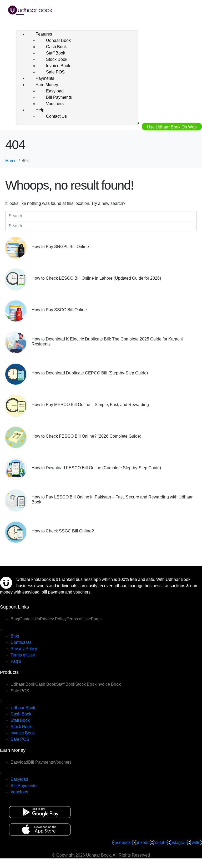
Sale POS (55, 72)
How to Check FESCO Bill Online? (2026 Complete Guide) (86, 436)
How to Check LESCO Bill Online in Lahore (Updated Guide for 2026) (96, 278)
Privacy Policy (53, 619)
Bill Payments (59, 97)
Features (44, 34)
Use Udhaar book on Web (172, 127)
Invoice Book (58, 65)
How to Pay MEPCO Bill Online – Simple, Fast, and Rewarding (90, 404)
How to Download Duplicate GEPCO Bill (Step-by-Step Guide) (90, 373)
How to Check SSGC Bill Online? (63, 531)
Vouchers (55, 103)
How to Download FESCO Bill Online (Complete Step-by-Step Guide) (96, 468)
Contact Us (56, 116)
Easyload (55, 91)
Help (40, 110)
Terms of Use (79, 619)
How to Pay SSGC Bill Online (59, 310)
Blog (15, 636)
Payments (45, 78)
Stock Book (56, 59)
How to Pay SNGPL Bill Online (60, 246)
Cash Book (56, 47)
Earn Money (47, 84)
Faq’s (96, 619)
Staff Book (55, 53)
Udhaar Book (58, 40)
